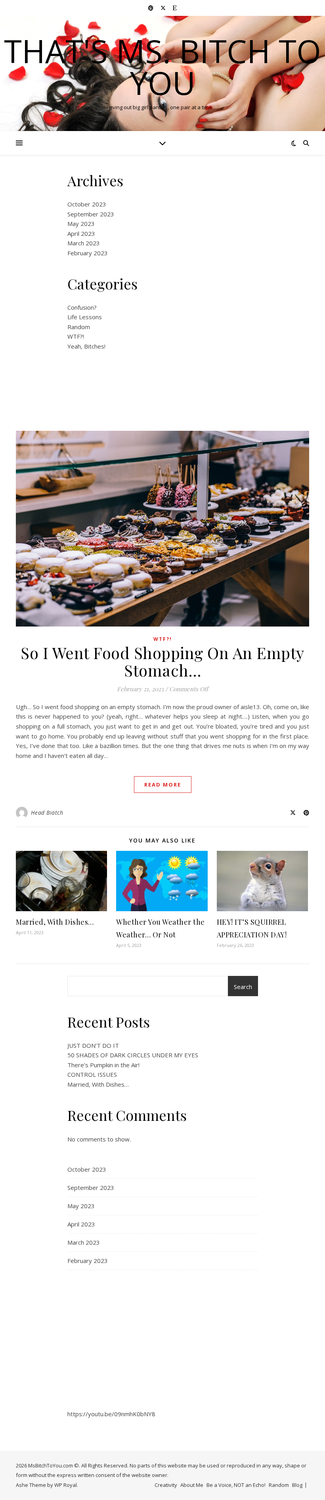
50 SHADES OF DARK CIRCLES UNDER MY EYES (132, 1055)
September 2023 (90, 214)
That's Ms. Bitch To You (162, 66)
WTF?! (75, 336)
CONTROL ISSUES (92, 1074)
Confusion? (82, 307)
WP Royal (65, 1484)
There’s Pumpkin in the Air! (103, 1065)
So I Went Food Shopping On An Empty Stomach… (162, 661)
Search (243, 987)
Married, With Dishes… (55, 922)
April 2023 (81, 233)
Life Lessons (84, 317)
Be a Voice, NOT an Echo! (236, 1484)
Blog (297, 1484)
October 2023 (86, 204)
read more (162, 784)
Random (78, 327)
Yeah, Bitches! (86, 346)
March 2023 (83, 243)
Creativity (166, 1484)
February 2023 (87, 253)
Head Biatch (47, 812)
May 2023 (81, 224)
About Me (191, 1484)
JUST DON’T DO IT (93, 1045)
